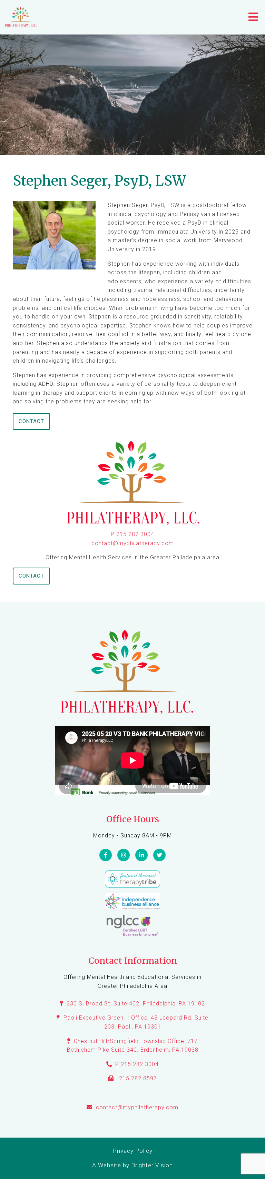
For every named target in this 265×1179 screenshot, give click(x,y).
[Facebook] (105, 855)
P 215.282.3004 (132, 534)
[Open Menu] (253, 17)
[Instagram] (123, 855)
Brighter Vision (152, 1165)
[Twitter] (159, 855)
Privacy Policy (133, 1150)
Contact (31, 421)
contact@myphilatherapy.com (132, 543)
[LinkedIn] (141, 855)
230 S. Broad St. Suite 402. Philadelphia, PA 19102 (136, 1003)
